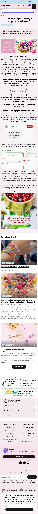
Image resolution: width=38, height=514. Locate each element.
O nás (28, 430)
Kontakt (10, 433)
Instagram (20, 462)
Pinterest (24, 462)
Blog (4, 15)
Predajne (10, 436)
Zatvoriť (37, 2)
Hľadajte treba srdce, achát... (10, 11)
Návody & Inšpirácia (28, 441)
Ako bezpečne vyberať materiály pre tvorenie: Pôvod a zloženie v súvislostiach (18, 301)
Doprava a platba (10, 430)
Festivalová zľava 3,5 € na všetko (15, 267)
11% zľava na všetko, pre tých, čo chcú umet (17, 350)
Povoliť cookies (19, 510)
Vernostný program (28, 427)
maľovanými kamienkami (28, 75)
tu (19, 182)
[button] (36, 407)
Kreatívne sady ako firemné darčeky (10, 440)
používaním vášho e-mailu (25, 481)
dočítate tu (19, 503)
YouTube (28, 462)
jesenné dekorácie (12, 71)
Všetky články (19, 367)
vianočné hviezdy (29, 69)
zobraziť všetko (29, 395)
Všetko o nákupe (10, 427)
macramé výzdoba (28, 71)
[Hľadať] (33, 11)
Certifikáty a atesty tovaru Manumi (28, 434)
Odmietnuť (19, 506)
